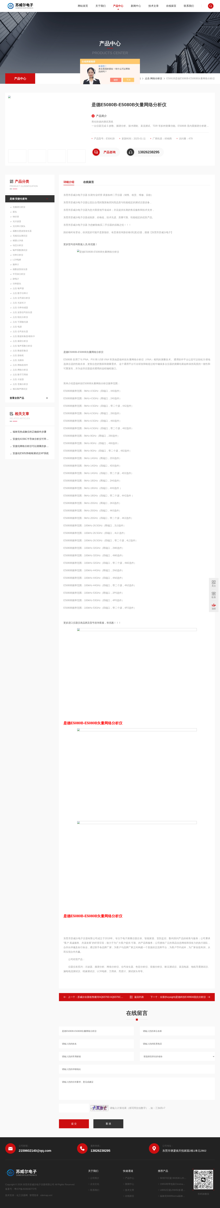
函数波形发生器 (20, 269)
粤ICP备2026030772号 (25, 1189)
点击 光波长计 (19, 303)
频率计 (16, 264)
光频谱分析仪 (19, 207)
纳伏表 (16, 216)
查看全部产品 (17, 398)
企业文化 (94, 1184)
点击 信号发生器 (20, 331)
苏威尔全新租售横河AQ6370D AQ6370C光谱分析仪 (105, 997)
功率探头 (17, 283)
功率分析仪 (18, 255)
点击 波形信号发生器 (22, 312)
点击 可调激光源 (20, 322)
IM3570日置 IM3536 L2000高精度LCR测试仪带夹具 (173, 1178)
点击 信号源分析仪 (21, 298)
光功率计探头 (19, 226)
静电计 (16, 279)
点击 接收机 (18, 355)
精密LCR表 (18, 240)
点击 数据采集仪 (20, 350)
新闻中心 (136, 5)
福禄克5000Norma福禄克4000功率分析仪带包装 (173, 1196)
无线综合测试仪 (20, 236)
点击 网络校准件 (20, 365)
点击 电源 (17, 326)
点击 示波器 (18, 379)
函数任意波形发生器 (22, 231)
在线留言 (171, 5)
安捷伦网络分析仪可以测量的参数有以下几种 (31, 446)
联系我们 (189, 5)
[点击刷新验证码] (99, 1108)
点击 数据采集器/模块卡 (24, 336)
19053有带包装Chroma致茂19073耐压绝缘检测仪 (173, 1184)
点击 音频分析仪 (20, 384)
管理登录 (33, 1195)
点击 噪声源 (18, 288)
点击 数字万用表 (20, 374)
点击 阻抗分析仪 (20, 317)
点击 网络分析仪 (153, 78)
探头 (15, 212)
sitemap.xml (46, 1195)
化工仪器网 (22, 1195)
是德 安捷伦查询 (18, 198)
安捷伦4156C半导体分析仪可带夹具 (31, 439)
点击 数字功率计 (20, 293)
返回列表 (139, 997)
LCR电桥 (17, 259)
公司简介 (94, 1178)
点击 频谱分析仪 (20, 341)
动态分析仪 (18, 245)
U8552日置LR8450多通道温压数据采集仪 (173, 1190)
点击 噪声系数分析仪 (22, 346)
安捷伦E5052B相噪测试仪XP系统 (31, 453)
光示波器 (17, 221)
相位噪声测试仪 (20, 389)
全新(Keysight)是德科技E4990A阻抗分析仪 (183, 997)
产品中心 (118, 5)
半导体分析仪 (19, 274)
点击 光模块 (18, 360)
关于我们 (100, 5)
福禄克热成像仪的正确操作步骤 (29, 431)
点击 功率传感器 (20, 307)
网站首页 (83, 5)
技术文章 (153, 5)
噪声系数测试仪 (20, 250)
